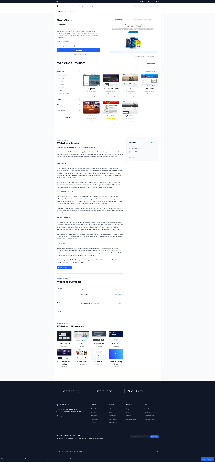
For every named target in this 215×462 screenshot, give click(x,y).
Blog (127, 409)
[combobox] (146, 6)
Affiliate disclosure (149, 415)
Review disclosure (149, 419)
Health (118, 6)
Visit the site (78, 50)
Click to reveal (117, 289)
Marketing (64, 6)
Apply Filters (68, 117)
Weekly (61, 84)
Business (109, 6)
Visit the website (63, 267)
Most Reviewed (151, 63)
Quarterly (62, 90)
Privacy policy (148, 412)
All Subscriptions (64, 75)
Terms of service (148, 409)
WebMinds (71, 11)
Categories (94, 412)
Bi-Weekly (62, 87)
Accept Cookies (207, 459)
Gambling (90, 6)
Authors (93, 422)
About (142, 1)
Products (93, 409)
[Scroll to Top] (157, 451)
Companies (60, 11)
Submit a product (131, 419)
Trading (80, 6)
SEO (72, 6)
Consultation (112, 415)
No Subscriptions (64, 93)
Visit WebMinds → (134, 158)
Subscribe (154, 436)
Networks (94, 415)
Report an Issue (113, 422)
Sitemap (128, 415)
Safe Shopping (113, 419)
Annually (61, 81)
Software (99, 6)
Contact (156, 1)
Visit (120, 303)
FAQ (149, 1)
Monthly (61, 78)
